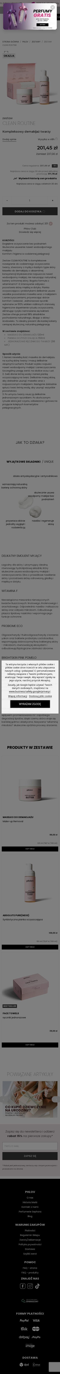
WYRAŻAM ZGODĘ (30, 704)
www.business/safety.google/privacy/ (29, 691)
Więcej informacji (17, 696)
